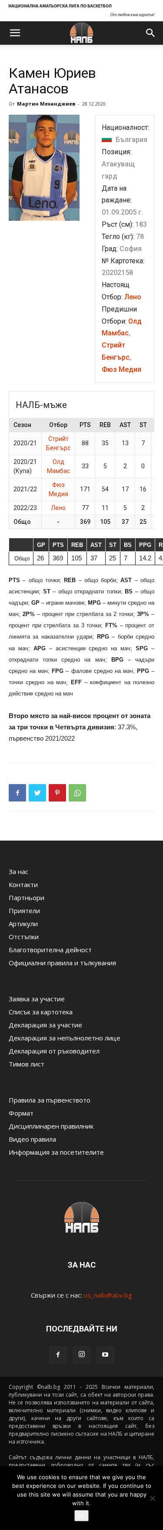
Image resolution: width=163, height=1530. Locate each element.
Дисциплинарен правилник (51, 1126)
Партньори (26, 897)
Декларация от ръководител (54, 1050)
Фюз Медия (121, 369)
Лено (132, 297)
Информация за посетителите (56, 1152)
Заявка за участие (37, 998)
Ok (81, 1515)
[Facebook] (58, 1355)
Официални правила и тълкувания (62, 962)
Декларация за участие (45, 1024)
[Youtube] (105, 1355)
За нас (18, 871)
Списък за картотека (41, 1011)
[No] (152, 1498)
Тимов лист (26, 1064)
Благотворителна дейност (50, 949)
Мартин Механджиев (46, 103)
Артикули (23, 923)
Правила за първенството (49, 1100)
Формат (21, 1113)
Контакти (23, 884)
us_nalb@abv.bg (108, 1295)
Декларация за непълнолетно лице (64, 1037)
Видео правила (32, 1139)
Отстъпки (24, 936)
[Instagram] (81, 1355)
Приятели (24, 910)
